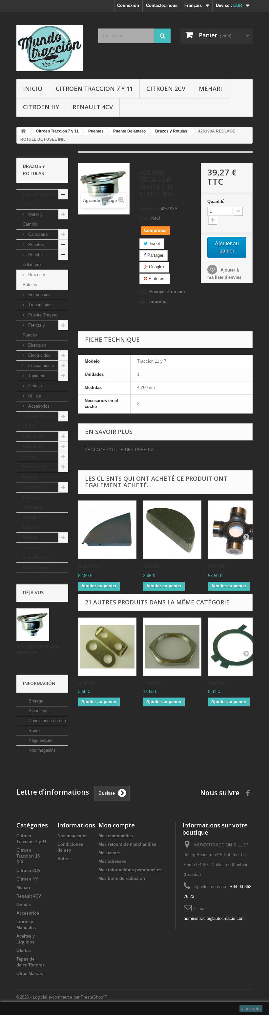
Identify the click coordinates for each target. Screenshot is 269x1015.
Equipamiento (40, 365)
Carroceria (37, 234)
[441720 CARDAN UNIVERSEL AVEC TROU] (237, 529)
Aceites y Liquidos (32, 522)
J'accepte (251, 1008)
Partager (154, 255)
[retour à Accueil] (23, 131)
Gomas (34, 385)
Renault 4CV (92, 107)
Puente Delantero (32, 259)
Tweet (154, 243)
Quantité (215, 201)
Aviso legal (38, 710)
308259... (88, 683)
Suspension (39, 294)
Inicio (32, 88)
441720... (218, 566)
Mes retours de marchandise (127, 844)
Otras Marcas (36, 567)
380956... (153, 566)
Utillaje (34, 396)
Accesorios (38, 406)
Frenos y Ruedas (34, 330)
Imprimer (158, 301)
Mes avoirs (109, 852)
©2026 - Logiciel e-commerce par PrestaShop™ (61, 997)
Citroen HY (41, 107)
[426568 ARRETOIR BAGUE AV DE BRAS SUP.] (237, 647)
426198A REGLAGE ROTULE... (38, 649)
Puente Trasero (42, 315)
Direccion (36, 345)
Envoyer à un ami (167, 291)
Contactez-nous (161, 5)
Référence (149, 208)
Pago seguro (39, 740)
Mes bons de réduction (121, 878)
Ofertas (30, 537)
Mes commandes (115, 835)
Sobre (33, 730)
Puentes (35, 244)
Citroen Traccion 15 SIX (39, 421)
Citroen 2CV (165, 88)
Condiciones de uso (46, 720)
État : (144, 218)
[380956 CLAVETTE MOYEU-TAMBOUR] (172, 529)
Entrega (35, 701)
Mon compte (116, 825)
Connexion (128, 5)
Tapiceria (36, 375)
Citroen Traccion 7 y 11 (94, 88)
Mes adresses (112, 861)
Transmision (39, 304)
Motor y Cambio (33, 219)
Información (39, 683)
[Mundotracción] (52, 48)
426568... (218, 683)
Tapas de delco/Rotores (37, 552)
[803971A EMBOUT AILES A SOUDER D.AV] (107, 529)
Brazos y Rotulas (34, 279)
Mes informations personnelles (129, 869)
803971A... (89, 566)
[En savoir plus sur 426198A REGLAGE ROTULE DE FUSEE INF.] (32, 624)
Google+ (156, 266)
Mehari (210, 88)
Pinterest (156, 278)
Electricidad (39, 355)
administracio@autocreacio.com (214, 918)
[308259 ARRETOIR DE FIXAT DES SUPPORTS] (107, 647)
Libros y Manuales (32, 502)
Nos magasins (41, 750)
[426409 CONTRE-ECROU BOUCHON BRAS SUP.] (172, 647)
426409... (153, 683)
